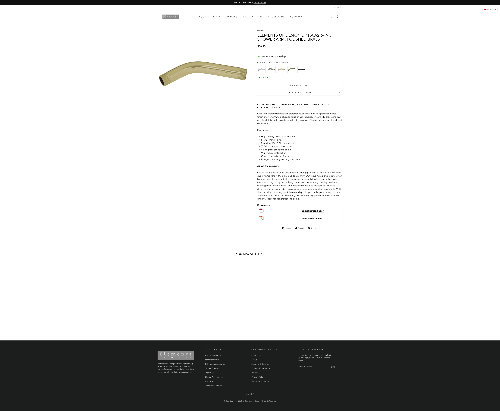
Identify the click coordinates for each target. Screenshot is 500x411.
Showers (231, 16)
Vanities (258, 16)
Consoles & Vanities (213, 385)
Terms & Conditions (260, 381)
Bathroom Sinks (212, 359)
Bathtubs (209, 381)
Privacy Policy (257, 377)
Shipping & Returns (259, 364)
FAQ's (254, 359)
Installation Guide (312, 218)
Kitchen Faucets (212, 368)
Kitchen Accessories (214, 377)
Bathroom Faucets (213, 355)
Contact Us (256, 355)
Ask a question (300, 92)
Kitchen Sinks (210, 372)
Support (296, 16)
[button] (490, 9)
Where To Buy (300, 85)
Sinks (217, 16)
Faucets (203, 16)
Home (260, 30)
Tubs (244, 16)
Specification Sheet (313, 210)
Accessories (277, 16)
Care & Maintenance (260, 368)
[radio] (261, 69)
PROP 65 (255, 372)
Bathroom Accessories (215, 364)
